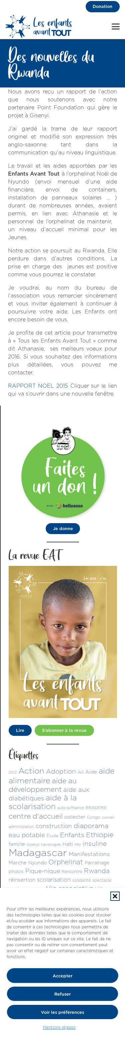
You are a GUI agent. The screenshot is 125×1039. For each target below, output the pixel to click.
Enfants (72, 835)
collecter (74, 816)
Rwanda (97, 870)
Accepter (62, 976)
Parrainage (97, 862)
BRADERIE (96, 807)
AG (81, 772)
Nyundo (37, 862)
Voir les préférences (62, 1012)
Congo (93, 817)
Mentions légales (59, 1027)
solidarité (81, 880)
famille (17, 844)
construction (54, 826)
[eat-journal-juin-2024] (63, 642)
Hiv (78, 844)
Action (31, 770)
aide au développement (43, 785)
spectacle (101, 880)
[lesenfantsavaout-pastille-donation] (63, 471)
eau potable (27, 835)
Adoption (61, 771)
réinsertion (22, 879)
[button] (115, 896)
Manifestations (89, 854)
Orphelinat (65, 862)
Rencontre (72, 871)
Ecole (52, 836)
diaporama (91, 825)
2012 (13, 772)
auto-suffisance (70, 807)
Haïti (68, 844)
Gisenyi (33, 844)
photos (16, 871)
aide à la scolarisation (43, 802)
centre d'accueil (36, 816)
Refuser (62, 994)
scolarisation (54, 879)
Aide (91, 771)
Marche (18, 862)
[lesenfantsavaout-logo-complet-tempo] (38, 26)
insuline (95, 843)
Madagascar (38, 852)
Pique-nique (42, 871)
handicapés (51, 844)
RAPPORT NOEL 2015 (38, 385)
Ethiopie (99, 835)
